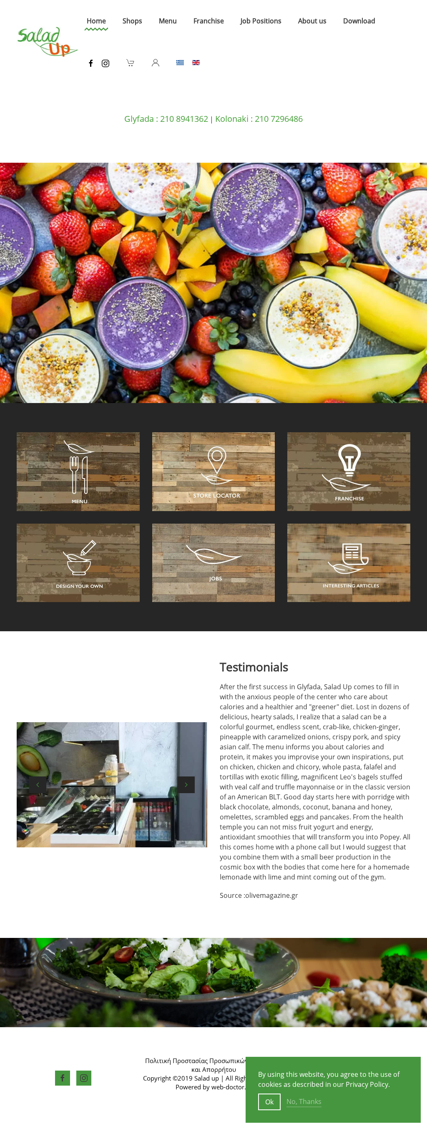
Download (359, 20)
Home (96, 20)
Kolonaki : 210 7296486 (259, 118)
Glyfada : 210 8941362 (166, 118)
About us (312, 20)
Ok (269, 1101)
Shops (132, 20)
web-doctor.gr (231, 1087)
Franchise (208, 20)
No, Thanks (304, 1101)
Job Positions (261, 20)
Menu (168, 20)
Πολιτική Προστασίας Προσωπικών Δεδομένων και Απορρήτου (213, 1065)
